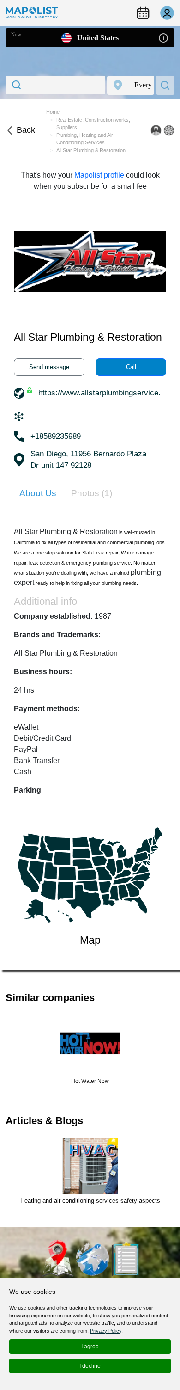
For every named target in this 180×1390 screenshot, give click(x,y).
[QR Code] (168, 130)
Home (53, 112)
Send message (49, 366)
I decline (90, 1366)
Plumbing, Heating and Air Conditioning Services (84, 139)
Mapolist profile (99, 175)
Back (26, 130)
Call (131, 366)
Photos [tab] (91, 493)
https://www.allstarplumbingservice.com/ (108, 392)
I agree (90, 1346)
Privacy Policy (105, 1331)
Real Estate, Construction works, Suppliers (93, 123)
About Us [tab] (37, 493)
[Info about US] (163, 37)
